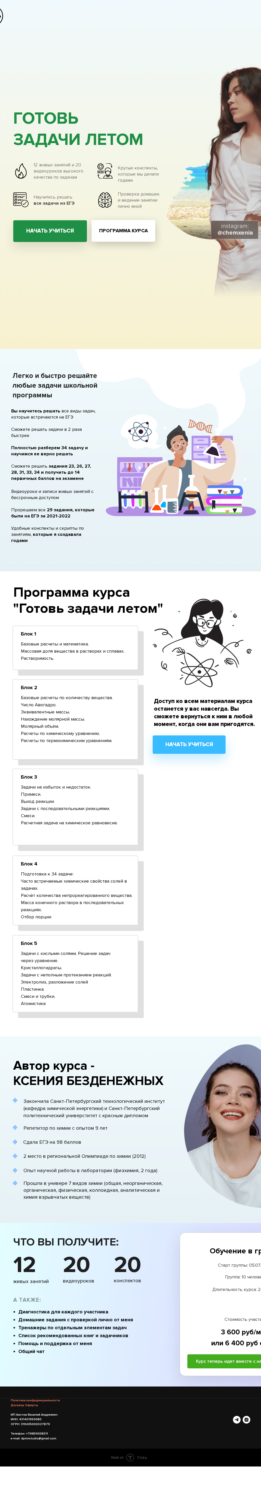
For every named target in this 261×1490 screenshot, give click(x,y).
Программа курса (123, 231)
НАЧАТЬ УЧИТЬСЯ (50, 231)
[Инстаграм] (246, 1420)
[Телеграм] (237, 1420)
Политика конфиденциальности (35, 1400)
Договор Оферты (24, 1405)
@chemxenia (235, 229)
